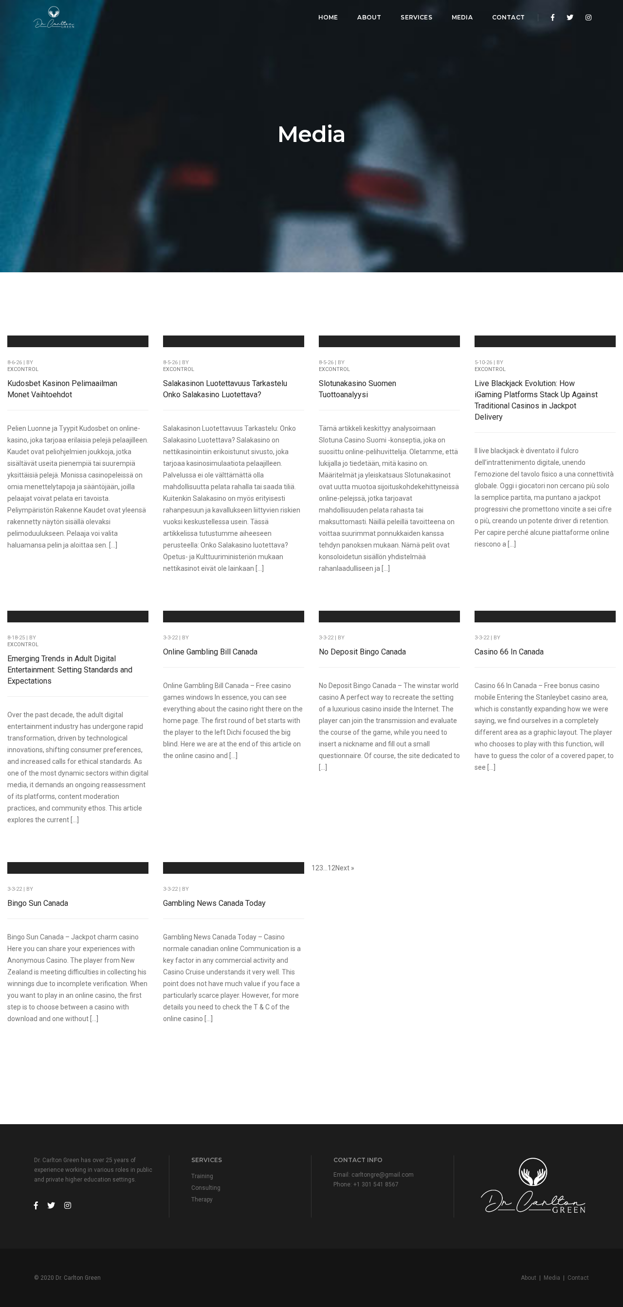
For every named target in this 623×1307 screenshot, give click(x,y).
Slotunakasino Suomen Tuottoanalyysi (357, 389)
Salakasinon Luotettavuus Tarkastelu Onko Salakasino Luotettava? (225, 389)
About (369, 17)
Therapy (202, 1199)
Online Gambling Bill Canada (210, 651)
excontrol (22, 369)
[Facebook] (553, 17)
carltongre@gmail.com (382, 1174)
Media (462, 17)
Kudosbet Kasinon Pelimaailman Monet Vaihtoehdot (62, 389)
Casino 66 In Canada (509, 651)
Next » (344, 868)
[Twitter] (570, 17)
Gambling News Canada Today (214, 903)
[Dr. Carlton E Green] (53, 17)
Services (416, 17)
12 (331, 868)
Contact (508, 17)
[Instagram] (585, 17)
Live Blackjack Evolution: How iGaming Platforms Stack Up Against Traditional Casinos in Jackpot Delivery (536, 400)
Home (328, 17)
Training (202, 1176)
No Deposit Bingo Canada (362, 651)
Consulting (205, 1187)
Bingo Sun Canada (37, 903)
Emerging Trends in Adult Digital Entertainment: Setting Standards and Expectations (69, 670)
